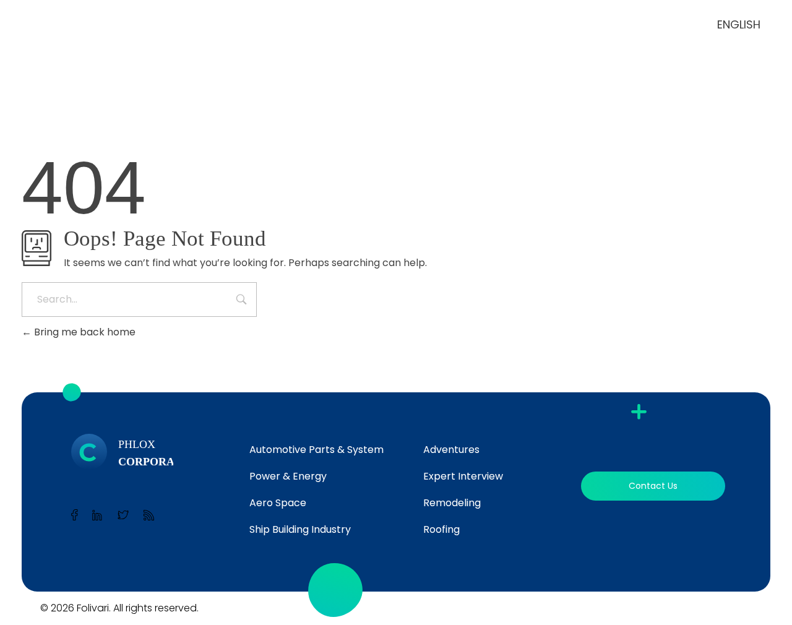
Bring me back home (84, 332)
